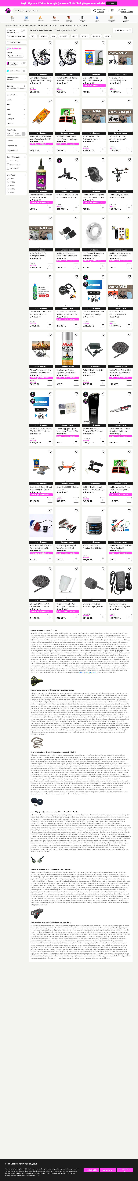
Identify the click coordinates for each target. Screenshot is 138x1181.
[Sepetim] (112, 11)
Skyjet (33, 36)
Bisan (107, 36)
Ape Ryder (63, 36)
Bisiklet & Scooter (31, 25)
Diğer (74, 36)
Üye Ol (123, 12)
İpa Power (96, 36)
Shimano (44, 36)
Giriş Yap (129, 12)
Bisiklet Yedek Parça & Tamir (48, 25)
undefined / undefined (17, 36)
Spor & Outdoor (19, 25)
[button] (40, 72)
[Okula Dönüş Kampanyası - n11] (69, 3)
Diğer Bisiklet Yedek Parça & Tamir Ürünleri (73, 25)
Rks (53, 36)
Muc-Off (85, 36)
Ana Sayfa (8, 25)
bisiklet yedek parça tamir (87, 672)
